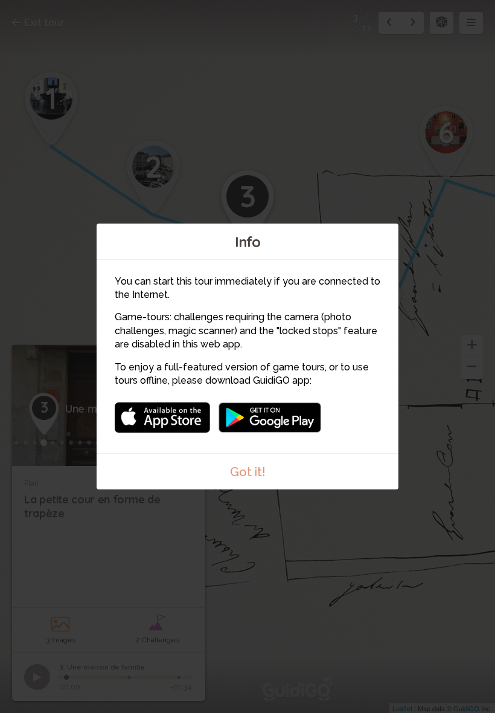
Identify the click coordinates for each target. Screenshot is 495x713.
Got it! (248, 472)
